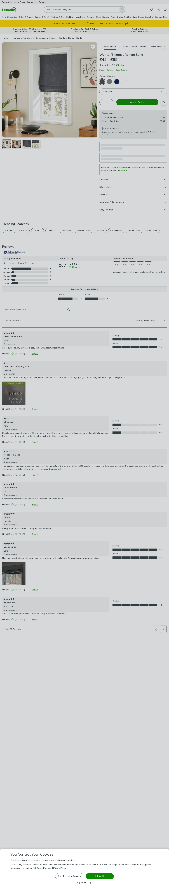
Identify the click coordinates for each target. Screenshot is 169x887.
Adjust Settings (84, 882)
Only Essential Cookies (69, 876)
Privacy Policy (59, 868)
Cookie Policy (42, 868)
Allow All (99, 876)
